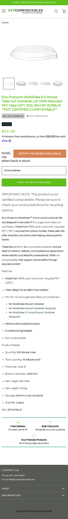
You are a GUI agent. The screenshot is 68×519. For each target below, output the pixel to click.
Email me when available (34, 182)
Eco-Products (39, 116)
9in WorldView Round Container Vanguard (32, 308)
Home (5, 22)
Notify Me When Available (39, 153)
